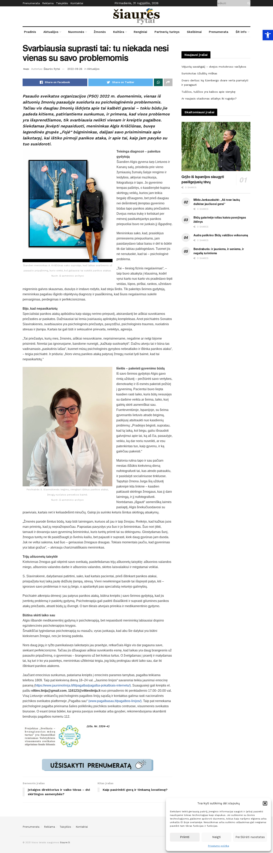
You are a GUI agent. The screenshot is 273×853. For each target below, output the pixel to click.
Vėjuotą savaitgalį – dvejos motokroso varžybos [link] (213, 66)
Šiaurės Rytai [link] (52, 68)
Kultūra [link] (118, 32)
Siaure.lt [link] (65, 842)
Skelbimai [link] (194, 32)
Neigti (216, 837)
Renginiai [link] (140, 32)
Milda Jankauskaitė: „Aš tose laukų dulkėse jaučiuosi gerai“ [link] (216, 202)
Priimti (184, 837)
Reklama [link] (48, 3)
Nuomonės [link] (76, 32)
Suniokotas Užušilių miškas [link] (199, 73)
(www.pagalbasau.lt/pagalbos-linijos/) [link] (114, 701)
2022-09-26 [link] (74, 68)
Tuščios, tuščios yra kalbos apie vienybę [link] (208, 91)
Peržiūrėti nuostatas (250, 837)
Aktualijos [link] (50, 32)
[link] (268, 35)
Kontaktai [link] (76, 3)
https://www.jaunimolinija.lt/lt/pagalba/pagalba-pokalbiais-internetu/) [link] (83, 685)
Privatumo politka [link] (218, 845)
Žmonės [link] (100, 32)
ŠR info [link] (241, 32)
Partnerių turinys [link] (166, 32)
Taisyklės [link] (62, 3)
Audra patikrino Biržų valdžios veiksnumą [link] (220, 235)
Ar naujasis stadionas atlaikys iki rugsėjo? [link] (209, 98)
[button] (265, 803)
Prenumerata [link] (31, 3)
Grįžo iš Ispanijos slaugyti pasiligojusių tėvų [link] (202, 179)
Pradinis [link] (30, 32)
